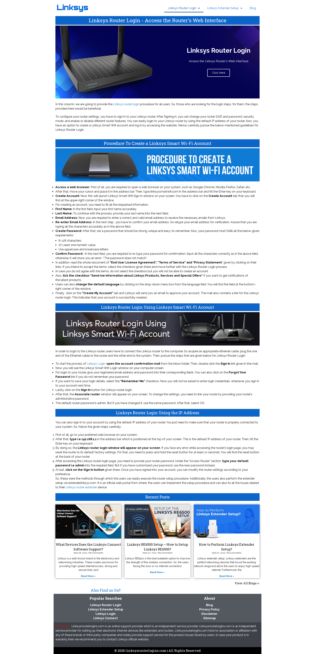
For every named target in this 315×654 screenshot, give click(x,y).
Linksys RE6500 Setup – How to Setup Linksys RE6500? (157, 546)
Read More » (88, 576)
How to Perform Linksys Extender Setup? (226, 546)
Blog (253, 8)
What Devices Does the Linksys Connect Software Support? (88, 546)
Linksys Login (96, 363)
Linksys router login (126, 104)
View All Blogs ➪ (247, 583)
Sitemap (209, 618)
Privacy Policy (209, 609)
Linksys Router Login (182, 8)
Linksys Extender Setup (223, 8)
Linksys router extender (81, 487)
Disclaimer (209, 614)
